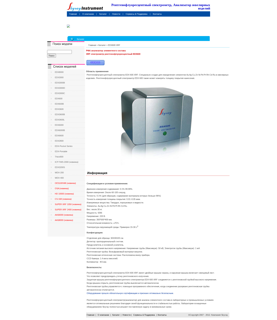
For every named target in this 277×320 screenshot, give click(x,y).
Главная (92, 45)
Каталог (102, 45)
